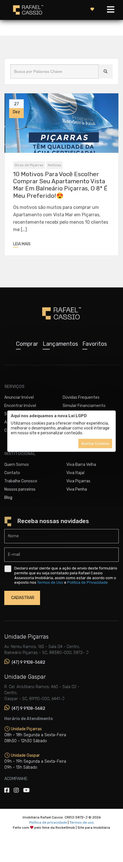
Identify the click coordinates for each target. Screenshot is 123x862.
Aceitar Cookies (95, 443)
